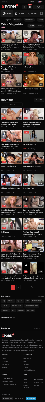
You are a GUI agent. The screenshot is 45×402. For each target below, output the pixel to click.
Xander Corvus (17, 305)
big (4, 301)
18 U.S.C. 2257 (38, 382)
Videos (4, 358)
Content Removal (7, 378)
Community (27, 358)
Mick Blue (30, 310)
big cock (5, 305)
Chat (25, 361)
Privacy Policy (38, 379)
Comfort (31, 26)
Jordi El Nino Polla (32, 305)
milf (13, 310)
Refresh (41, 296)
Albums (4, 367)
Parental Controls (7, 381)
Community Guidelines (9, 384)
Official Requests (26, 386)
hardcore (17, 20)
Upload (26, 367)
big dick (19, 301)
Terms (25, 379)
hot (27, 301)
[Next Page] (32, 287)
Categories (8, 20)
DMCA (25, 382)
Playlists (26, 364)
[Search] (24, 7)
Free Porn (4, 1)
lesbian (10, 301)
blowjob (21, 310)
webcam (5, 310)
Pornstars (5, 361)
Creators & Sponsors (30, 370)
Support (36, 385)
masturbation (29, 20)
